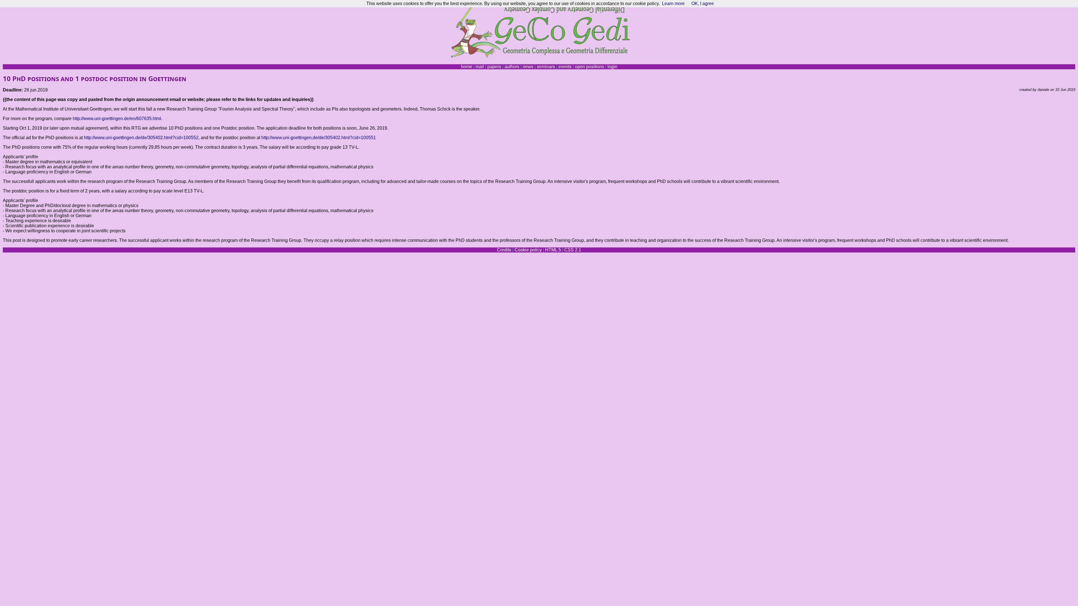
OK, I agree (702, 3)
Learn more (673, 3)
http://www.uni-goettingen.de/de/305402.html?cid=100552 (141, 137)
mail (480, 66)
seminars (546, 66)
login (612, 66)
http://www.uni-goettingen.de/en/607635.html (117, 118)
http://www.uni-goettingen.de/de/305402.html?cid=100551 (318, 137)
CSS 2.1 (572, 249)
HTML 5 (553, 249)
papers (494, 66)
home (466, 66)
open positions (589, 66)
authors (511, 66)
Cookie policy (528, 249)
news (528, 66)
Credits (504, 249)
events (565, 66)
